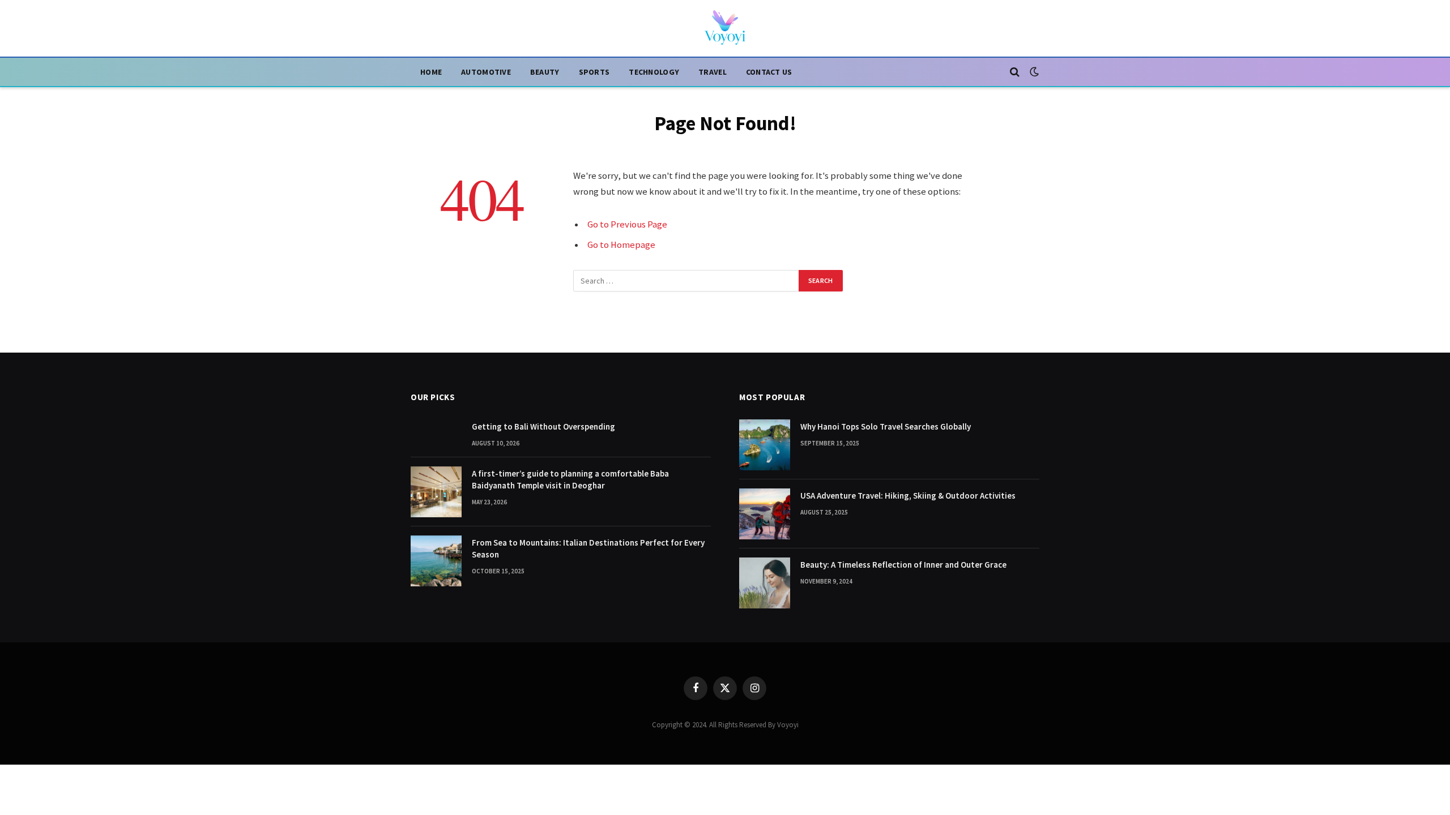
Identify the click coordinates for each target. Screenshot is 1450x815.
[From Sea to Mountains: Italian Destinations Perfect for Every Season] (436, 560)
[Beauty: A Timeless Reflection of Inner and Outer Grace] (764, 582)
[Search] (1015, 72)
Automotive (486, 72)
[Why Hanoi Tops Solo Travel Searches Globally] (764, 444)
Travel (712, 72)
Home (431, 72)
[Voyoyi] (725, 28)
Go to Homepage (621, 245)
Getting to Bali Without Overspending (543, 426)
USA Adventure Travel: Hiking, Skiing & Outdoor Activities (908, 495)
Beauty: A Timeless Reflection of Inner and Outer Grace (903, 564)
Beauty (545, 72)
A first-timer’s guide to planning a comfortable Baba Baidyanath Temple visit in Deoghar (570, 479)
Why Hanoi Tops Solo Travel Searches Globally (885, 426)
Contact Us (769, 72)
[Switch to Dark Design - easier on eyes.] (1033, 72)
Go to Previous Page (627, 224)
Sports (594, 72)
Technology (654, 72)
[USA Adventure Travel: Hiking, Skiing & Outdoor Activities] (764, 513)
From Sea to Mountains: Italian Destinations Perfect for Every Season (588, 548)
